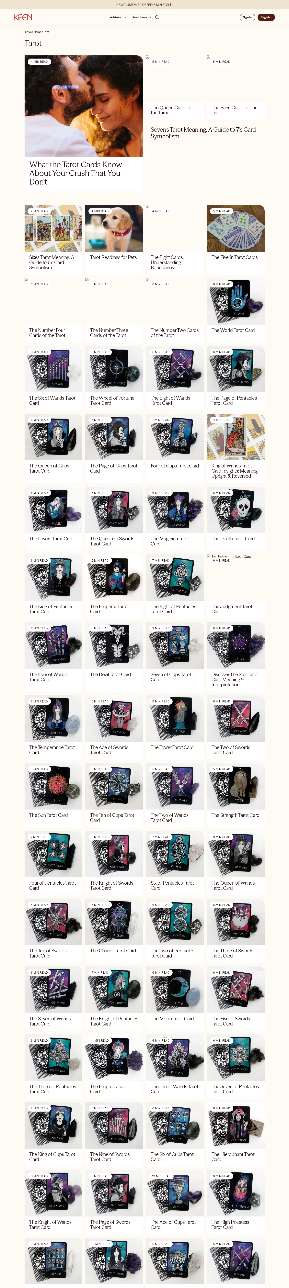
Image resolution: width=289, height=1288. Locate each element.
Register (266, 17)
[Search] (157, 17)
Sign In (247, 17)
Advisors (115, 17)
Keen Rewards (142, 17)
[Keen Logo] (23, 17)
